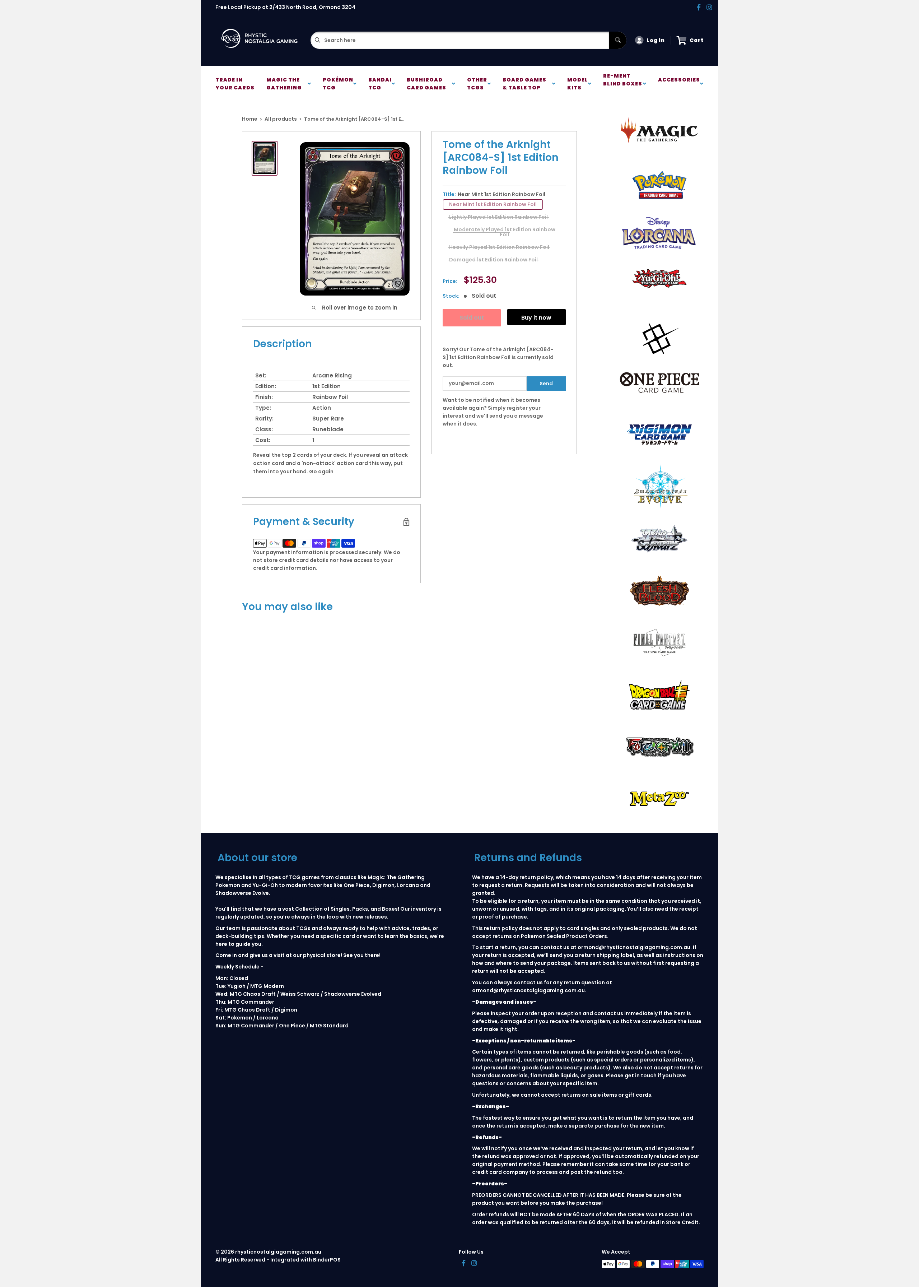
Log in (656, 40)
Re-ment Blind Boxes (622, 83)
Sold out (472, 317)
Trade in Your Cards (235, 83)
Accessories (679, 83)
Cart (697, 40)
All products (281, 118)
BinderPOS (327, 1259)
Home (249, 118)
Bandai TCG (380, 83)
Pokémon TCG (338, 83)
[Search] (617, 40)
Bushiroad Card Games (427, 83)
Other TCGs (477, 83)
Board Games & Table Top (524, 83)
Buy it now (536, 317)
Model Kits (577, 83)
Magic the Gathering (285, 83)
